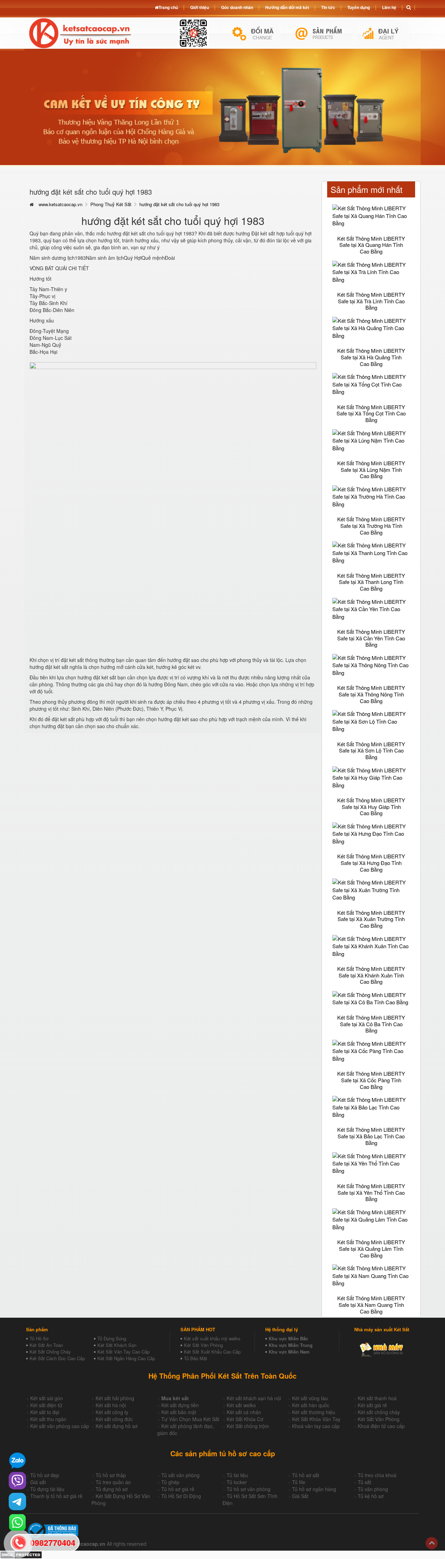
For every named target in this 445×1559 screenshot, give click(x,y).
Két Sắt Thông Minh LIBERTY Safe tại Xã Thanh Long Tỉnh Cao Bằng (371, 582)
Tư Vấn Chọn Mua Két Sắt (190, 1419)
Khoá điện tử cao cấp (381, 1425)
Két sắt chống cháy (379, 1412)
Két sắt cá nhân (244, 1412)
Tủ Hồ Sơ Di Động (181, 1495)
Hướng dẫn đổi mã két (287, 7)
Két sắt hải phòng (115, 1398)
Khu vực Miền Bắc (288, 1338)
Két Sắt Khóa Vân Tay (316, 1419)
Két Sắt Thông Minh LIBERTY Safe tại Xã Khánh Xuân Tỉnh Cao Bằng (371, 975)
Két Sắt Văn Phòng (203, 1345)
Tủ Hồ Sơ (39, 1338)
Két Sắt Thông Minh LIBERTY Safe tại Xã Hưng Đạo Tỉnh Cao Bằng (371, 862)
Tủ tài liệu (237, 1475)
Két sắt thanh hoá (377, 1398)
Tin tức (328, 7)
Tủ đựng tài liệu (47, 1489)
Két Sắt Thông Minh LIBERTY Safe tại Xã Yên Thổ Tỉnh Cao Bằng (371, 1192)
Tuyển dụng (358, 7)
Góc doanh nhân (237, 7)
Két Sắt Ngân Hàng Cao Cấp (126, 1358)
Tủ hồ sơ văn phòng (248, 1489)
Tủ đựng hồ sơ (112, 1489)
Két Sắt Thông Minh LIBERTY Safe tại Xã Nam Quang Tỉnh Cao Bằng (371, 1304)
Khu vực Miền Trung (291, 1345)
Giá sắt (38, 1482)
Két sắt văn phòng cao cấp (59, 1425)
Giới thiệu (199, 7)
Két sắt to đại (44, 1412)
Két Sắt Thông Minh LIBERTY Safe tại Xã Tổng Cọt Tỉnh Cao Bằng (371, 413)
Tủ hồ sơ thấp (111, 1475)
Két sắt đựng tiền (180, 1405)
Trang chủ (168, 7)
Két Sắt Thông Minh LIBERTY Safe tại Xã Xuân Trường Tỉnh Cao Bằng (371, 919)
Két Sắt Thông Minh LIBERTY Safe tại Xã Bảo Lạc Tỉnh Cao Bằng (371, 1136)
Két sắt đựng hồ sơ (116, 1425)
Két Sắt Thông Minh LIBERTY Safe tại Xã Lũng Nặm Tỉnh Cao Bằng (371, 469)
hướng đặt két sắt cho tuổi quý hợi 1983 (179, 204)
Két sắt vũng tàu (310, 1398)
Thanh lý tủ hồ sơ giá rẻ (56, 1495)
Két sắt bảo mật (178, 1412)
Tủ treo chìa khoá (377, 1475)
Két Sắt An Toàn (46, 1345)
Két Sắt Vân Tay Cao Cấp (123, 1351)
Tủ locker (237, 1482)
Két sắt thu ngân (48, 1419)
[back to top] (432, 1543)
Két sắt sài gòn (46, 1398)
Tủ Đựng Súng (111, 1338)
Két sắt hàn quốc (310, 1405)
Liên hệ (389, 7)
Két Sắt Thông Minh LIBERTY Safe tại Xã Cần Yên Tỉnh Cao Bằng (371, 638)
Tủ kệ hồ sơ (370, 1495)
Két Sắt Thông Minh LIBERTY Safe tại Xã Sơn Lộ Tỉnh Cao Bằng (371, 750)
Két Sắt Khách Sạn (116, 1345)
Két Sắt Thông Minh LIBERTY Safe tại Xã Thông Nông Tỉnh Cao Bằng (371, 694)
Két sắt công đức (114, 1419)
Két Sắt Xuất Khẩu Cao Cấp (212, 1351)
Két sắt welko (241, 1405)
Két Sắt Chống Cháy (50, 1351)
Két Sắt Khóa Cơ (245, 1419)
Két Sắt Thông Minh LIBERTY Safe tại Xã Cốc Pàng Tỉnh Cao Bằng (371, 1080)
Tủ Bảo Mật (195, 1358)
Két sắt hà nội (111, 1405)
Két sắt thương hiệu (313, 1412)
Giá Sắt (300, 1495)
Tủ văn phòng (373, 1489)
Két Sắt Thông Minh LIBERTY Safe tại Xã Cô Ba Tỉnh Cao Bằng (371, 1024)
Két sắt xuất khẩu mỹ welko (212, 1338)
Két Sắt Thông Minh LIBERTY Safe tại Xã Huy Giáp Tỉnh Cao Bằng (371, 806)
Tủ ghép (170, 1482)
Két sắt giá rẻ (372, 1405)
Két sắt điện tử (46, 1405)
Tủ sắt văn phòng (180, 1475)
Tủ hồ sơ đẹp (44, 1475)
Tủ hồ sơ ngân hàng (314, 1489)
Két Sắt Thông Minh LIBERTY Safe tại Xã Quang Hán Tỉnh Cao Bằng (371, 245)
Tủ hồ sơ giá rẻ (177, 1489)
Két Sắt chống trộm (248, 1425)
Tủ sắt (364, 1482)
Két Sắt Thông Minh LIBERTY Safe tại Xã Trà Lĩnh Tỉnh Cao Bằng (371, 301)
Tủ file (298, 1482)
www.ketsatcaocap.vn (60, 204)
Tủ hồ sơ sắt (305, 1475)
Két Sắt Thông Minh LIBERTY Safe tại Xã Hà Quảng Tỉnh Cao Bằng (371, 357)
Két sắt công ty (112, 1412)
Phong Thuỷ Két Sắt (110, 204)
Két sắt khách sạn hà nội (254, 1398)
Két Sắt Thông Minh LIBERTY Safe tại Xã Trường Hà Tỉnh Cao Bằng (371, 525)
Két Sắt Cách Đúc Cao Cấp (57, 1358)
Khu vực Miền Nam (289, 1351)
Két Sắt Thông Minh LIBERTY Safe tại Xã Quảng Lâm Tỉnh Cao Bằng (371, 1248)
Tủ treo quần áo (113, 1482)
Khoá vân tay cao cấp (316, 1425)
